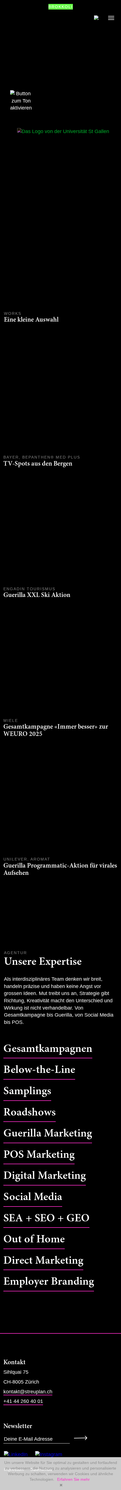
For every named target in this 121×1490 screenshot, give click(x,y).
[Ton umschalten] (14, 101)
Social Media (32, 1197)
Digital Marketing (44, 1176)
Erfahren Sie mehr (73, 1479)
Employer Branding (48, 1281)
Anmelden (82, 1438)
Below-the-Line (39, 1070)
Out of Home (34, 1239)
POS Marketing (39, 1155)
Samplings (27, 1091)
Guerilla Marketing (47, 1133)
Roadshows (29, 1112)
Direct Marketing (43, 1260)
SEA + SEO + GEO (46, 1218)
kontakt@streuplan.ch (27, 1391)
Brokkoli (60, 6)
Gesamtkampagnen (47, 1049)
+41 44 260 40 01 (23, 1401)
